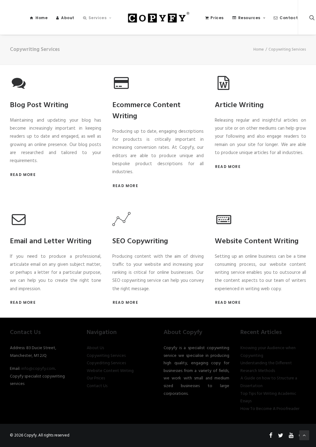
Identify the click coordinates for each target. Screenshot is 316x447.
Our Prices (96, 378)
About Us (95, 348)
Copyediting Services (106, 363)
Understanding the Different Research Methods (266, 367)
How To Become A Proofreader (269, 408)
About (67, 17)
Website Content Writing (110, 370)
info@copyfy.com (38, 368)
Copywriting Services (106, 355)
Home (41, 17)
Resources (249, 17)
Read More (23, 174)
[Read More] (19, 87)
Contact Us (97, 386)
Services (98, 17)
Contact (289, 17)
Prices (217, 17)
